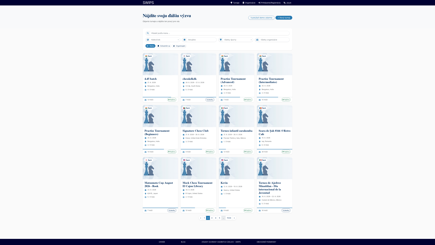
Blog (183, 242)
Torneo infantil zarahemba (236, 131)
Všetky (151, 46)
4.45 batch (151, 79)
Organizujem (180, 46)
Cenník (162, 242)
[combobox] (162, 39)
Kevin (224, 183)
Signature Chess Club (196, 131)
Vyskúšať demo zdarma (261, 18)
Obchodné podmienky (266, 242)
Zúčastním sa (165, 46)
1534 (229, 218)
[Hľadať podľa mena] (147, 33)
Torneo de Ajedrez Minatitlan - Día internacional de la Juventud (270, 188)
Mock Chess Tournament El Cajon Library (197, 184)
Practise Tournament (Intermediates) (271, 80)
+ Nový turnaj (284, 18)
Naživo (172, 100)
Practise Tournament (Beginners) (157, 132)
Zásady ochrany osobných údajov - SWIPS (221, 242)
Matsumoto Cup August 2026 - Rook (159, 184)
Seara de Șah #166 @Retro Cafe (274, 132)
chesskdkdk (190, 79)
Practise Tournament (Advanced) (233, 80)
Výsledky (210, 100)
